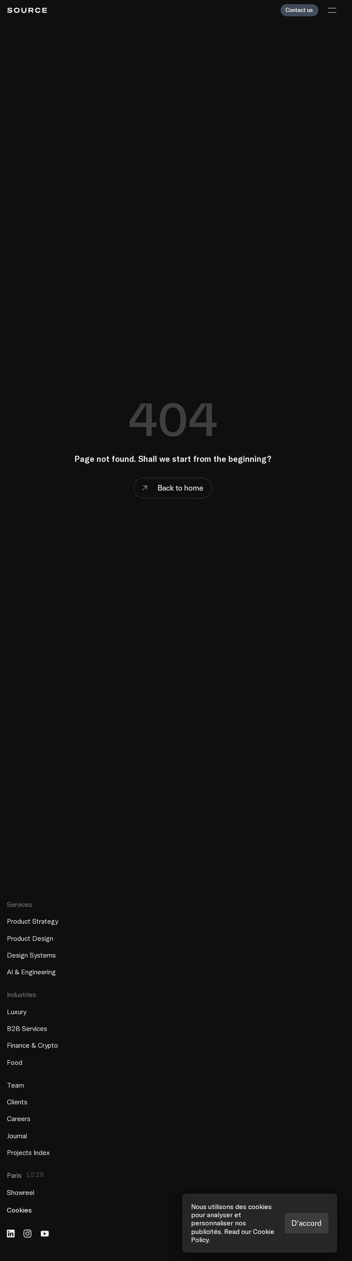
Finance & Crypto (32, 1045)
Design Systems (31, 954)
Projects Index (28, 1152)
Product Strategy (32, 921)
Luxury (16, 1011)
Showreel (20, 1192)
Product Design (30, 938)
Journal (17, 1135)
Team (15, 1084)
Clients (17, 1101)
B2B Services (27, 1028)
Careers (18, 1118)
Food (14, 1062)
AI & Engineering (31, 971)
